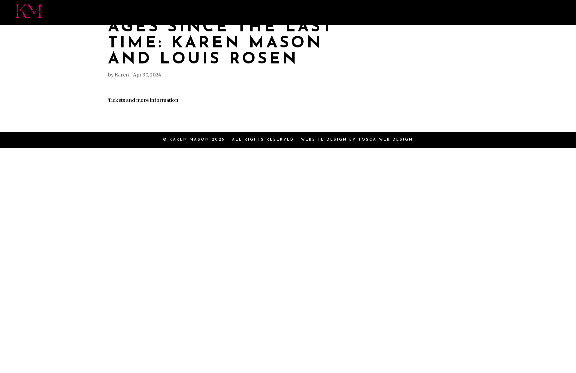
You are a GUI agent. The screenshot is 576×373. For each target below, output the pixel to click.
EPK (497, 12)
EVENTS (382, 12)
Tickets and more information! (144, 100)
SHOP (468, 12)
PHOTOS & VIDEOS (323, 12)
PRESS (267, 12)
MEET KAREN (221, 12)
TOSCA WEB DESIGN (385, 140)
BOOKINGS (427, 12)
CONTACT (533, 12)
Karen (122, 75)
